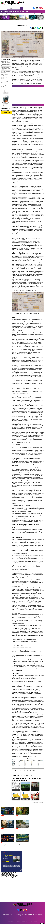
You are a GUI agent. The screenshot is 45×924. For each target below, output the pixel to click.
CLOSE (42, 923)
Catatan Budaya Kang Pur (29, 914)
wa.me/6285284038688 (6, 874)
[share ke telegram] (38, 28)
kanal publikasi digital (29, 918)
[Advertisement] (8, 887)
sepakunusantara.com (19, 914)
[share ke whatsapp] (35, 28)
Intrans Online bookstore (9, 877)
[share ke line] (40, 28)
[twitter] (37, 8)
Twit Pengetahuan (24, 11)
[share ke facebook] (31, 28)
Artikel (6, 22)
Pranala (17, 11)
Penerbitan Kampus (38, 914)
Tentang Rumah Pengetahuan (7, 11)
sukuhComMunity (6, 914)
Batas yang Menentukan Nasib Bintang (24, 13)
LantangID (12, 914)
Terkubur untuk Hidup (9, 13)
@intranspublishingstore (11, 876)
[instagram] (40, 8)
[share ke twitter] (33, 28)
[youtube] (42, 8)
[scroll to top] (42, 922)
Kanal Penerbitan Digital (22, 915)
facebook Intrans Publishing (11, 875)
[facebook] (34, 8)
